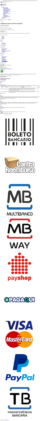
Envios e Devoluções (4, 48)
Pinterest (3, 37)
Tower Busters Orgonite (6, 10)
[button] (3, 84)
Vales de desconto (4, 59)
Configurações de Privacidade (4, 61)
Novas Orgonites (4, 43)
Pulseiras (4, 14)
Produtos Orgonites (5, 7)
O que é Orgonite (4, 17)
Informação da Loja (2, 69)
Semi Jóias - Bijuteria (6, 16)
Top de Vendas (4, 44)
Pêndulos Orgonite (5, 12)
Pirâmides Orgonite (5, 8)
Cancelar (2, 112)
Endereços (3, 58)
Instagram (3, 38)
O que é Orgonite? (4, 49)
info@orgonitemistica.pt (9, 68)
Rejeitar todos (2, 113)
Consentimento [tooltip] (3, 79)
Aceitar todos (10, 113)
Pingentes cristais (5, 15)
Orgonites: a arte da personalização (6, 50)
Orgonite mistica (4, 51)
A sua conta (2, 53)
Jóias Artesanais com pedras (6, 13)
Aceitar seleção (6, 113)
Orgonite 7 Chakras (5, 11)
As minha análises (4, 60)
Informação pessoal (4, 56)
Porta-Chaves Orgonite (6, 9)
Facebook (3, 36)
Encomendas (3, 57)
